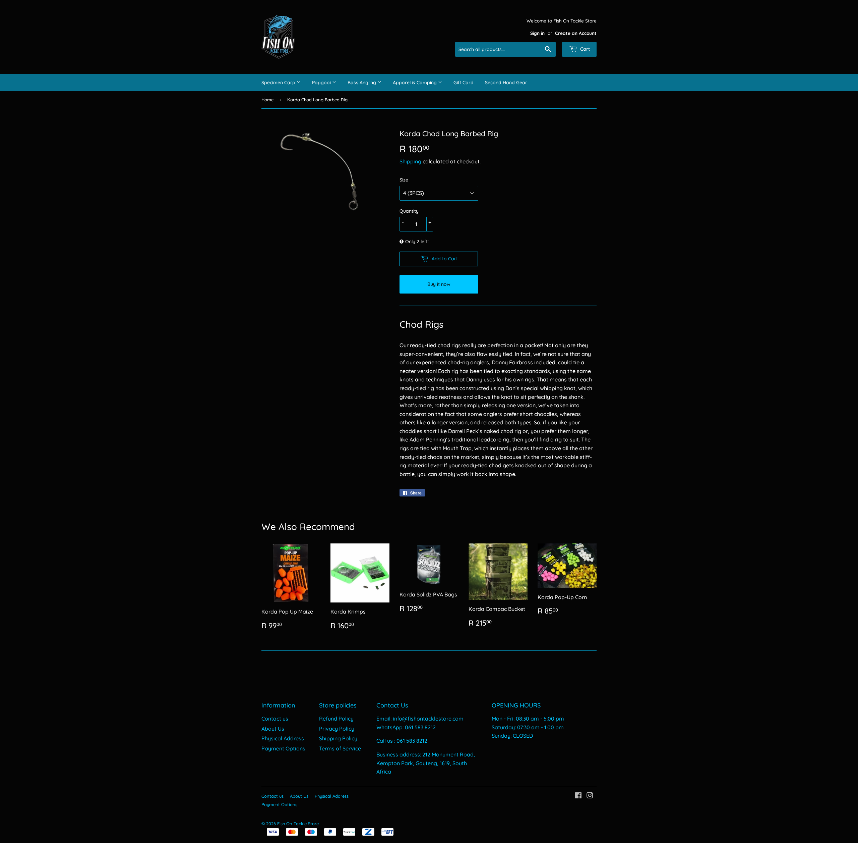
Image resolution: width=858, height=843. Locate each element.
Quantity (409, 211)
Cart (584, 49)
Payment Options (283, 748)
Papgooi (322, 83)
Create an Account (576, 33)
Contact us (274, 718)
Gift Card (463, 83)
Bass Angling (362, 83)
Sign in (537, 33)
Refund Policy (336, 718)
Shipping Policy (338, 738)
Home (267, 99)
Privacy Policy (336, 728)
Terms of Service (340, 748)
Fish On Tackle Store (298, 823)
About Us (272, 728)
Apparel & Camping (415, 83)
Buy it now (438, 284)
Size (404, 180)
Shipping (410, 161)
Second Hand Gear (506, 83)
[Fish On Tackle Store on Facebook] (578, 796)
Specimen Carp (279, 83)
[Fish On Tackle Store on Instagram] (590, 796)
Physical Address (282, 738)
